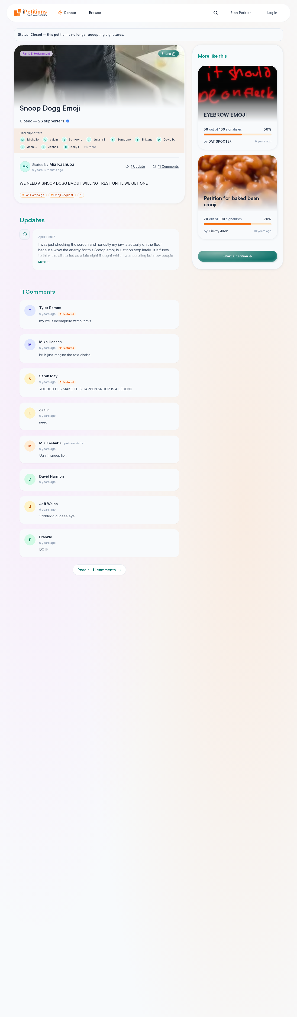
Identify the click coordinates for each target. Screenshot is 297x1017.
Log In (272, 13)
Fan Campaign (33, 195)
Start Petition (241, 13)
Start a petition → (237, 256)
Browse (95, 13)
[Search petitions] (215, 13)
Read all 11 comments (99, 570)
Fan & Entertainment (36, 53)
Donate (70, 13)
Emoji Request (62, 195)
